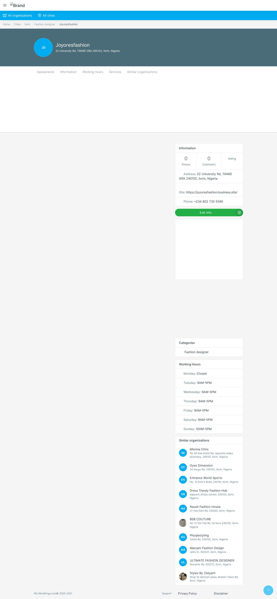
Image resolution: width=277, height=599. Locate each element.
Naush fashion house (205, 507)
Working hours (93, 72)
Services (115, 72)
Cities (17, 24)
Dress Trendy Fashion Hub (208, 490)
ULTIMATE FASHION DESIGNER (212, 560)
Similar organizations (142, 72)
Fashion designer (44, 24)
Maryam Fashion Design (207, 548)
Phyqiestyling (199, 535)
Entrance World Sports (206, 478)
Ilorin (27, 24)
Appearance (45, 72)
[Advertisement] (138, 105)
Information (68, 72)
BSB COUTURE (200, 519)
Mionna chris (199, 449)
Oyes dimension (201, 465)
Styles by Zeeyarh (202, 573)
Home (6, 24)
